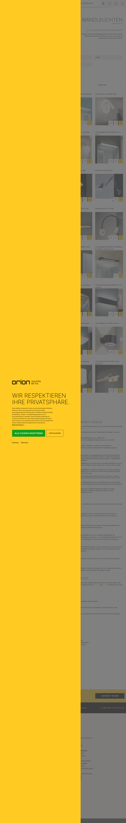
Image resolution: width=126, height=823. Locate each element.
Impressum (15, 442)
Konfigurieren (55, 433)
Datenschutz (24, 442)
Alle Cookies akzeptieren (29, 433)
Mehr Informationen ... (18, 425)
